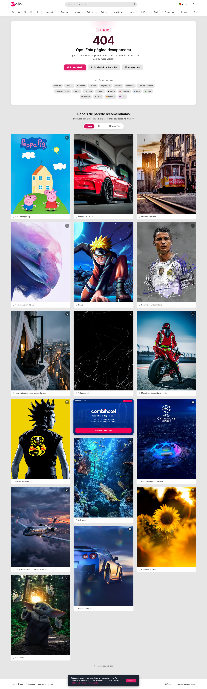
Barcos (184, 12)
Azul (156, 12)
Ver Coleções (134, 67)
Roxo (123, 97)
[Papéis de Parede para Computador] (31, 12)
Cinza (99, 97)
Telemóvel (116, 126)
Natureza (81, 86)
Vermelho (125, 91)
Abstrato (50, 12)
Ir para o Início (76, 67)
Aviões (144, 12)
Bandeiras (169, 12)
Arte (132, 12)
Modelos (130, 86)
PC (102, 126)
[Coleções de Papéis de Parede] (19, 12)
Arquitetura (119, 12)
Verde (149, 91)
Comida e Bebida (146, 86)
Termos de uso (17, 684)
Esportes (88, 91)
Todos (89, 126)
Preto (112, 91)
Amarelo (64, 12)
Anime (104, 12)
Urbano (93, 86)
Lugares (100, 91)
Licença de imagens (45, 684)
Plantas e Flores (62, 91)
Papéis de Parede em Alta (105, 67)
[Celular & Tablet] (36, 12)
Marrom (86, 97)
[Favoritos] (25, 12)
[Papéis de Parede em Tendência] (13, 12)
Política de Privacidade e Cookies (85, 683)
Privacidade (30, 684)
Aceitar (131, 680)
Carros (77, 91)
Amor (77, 12)
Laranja (111, 97)
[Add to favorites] (67, 137)
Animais (90, 12)
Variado (69, 86)
